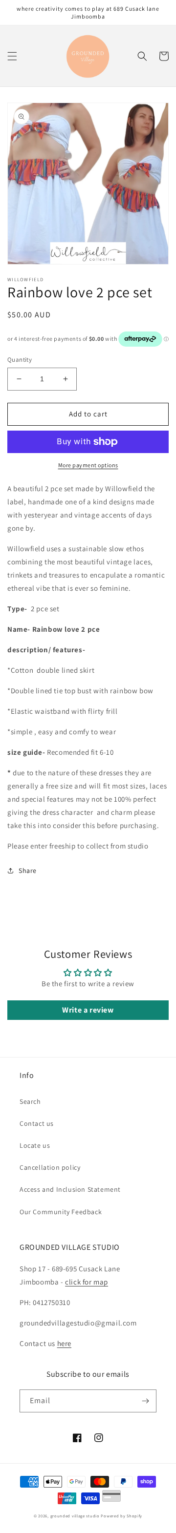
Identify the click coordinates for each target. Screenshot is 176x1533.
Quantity (19, 359)
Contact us (37, 1123)
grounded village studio (75, 1515)
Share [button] (28, 870)
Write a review (87, 1010)
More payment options (88, 465)
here (64, 1343)
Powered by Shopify (121, 1515)
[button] (12, 56)
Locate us (35, 1145)
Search (30, 1101)
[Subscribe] (145, 1400)
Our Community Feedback (61, 1211)
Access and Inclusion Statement (70, 1189)
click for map (86, 1281)
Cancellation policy (50, 1167)
